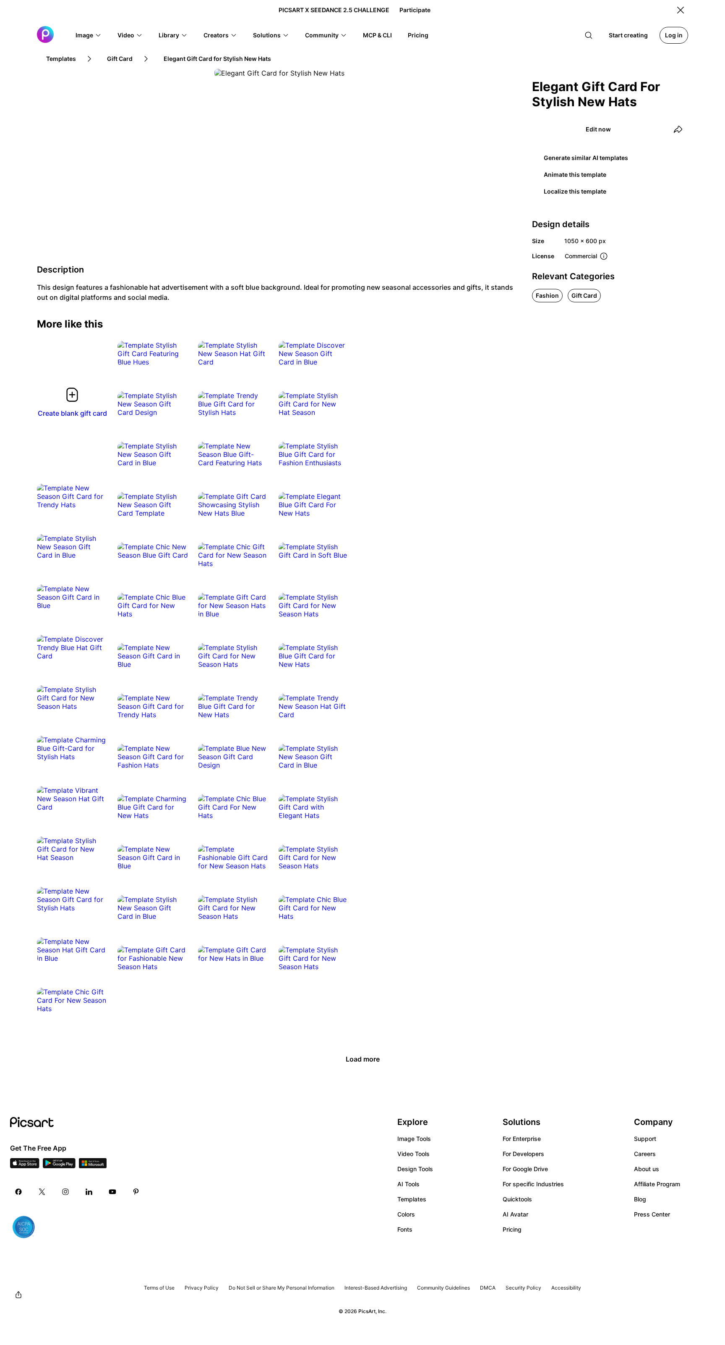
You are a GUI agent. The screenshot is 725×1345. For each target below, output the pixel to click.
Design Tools (415, 1168)
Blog (640, 1199)
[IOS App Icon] (24, 1165)
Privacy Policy (202, 1288)
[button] (88, 35)
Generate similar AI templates (586, 157)
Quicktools (517, 1199)
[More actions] (175, 353)
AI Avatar (515, 1214)
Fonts (404, 1229)
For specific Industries (533, 1184)
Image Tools (414, 1138)
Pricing (512, 1229)
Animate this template (575, 174)
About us (646, 1168)
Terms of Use (159, 1288)
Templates (411, 1199)
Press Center (652, 1214)
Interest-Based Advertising (375, 1288)
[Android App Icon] (59, 1165)
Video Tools (413, 1153)
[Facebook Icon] (18, 1191)
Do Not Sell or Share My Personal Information (281, 1288)
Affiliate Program (657, 1184)
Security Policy (523, 1288)
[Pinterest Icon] (136, 1191)
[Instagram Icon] (65, 1191)
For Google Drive (525, 1168)
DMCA (488, 1288)
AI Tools (408, 1184)
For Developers (523, 1153)
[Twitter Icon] (42, 1191)
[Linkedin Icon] (89, 1191)
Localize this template (575, 191)
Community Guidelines (443, 1288)
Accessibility (566, 1288)
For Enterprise (522, 1138)
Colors (406, 1214)
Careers (645, 1153)
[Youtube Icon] (112, 1191)
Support (645, 1138)
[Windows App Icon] (93, 1165)
